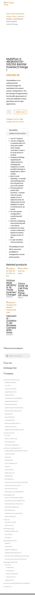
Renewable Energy (9, 562)
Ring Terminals (9, 510)
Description (13, 130)
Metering (7, 476)
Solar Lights (10, 577)
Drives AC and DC (10, 438)
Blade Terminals (9, 516)
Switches (7, 534)
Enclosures (8, 479)
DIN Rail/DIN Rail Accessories (13, 492)
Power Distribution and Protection (15, 451)
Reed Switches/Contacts (12, 411)
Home (8, 14)
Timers (7, 543)
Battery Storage (11, 574)
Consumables (8, 495)
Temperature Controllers (12, 553)
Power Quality (9, 473)
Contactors (8, 454)
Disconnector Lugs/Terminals (14, 501)
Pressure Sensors (10, 550)
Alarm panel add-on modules (13, 408)
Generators (8, 580)
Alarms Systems (9, 382)
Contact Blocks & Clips (12, 485)
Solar (14, 16)
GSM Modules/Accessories (13, 398)
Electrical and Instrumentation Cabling (16, 583)
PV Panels (8, 567)
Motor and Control (10, 445)
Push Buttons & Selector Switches (15, 482)
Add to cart (20, 112)
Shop (13, 14)
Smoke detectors (10, 426)
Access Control (10, 389)
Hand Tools (8, 525)
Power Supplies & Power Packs (13, 430)
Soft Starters (9, 442)
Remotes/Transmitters (11, 423)
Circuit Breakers (10, 463)
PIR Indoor (8, 414)
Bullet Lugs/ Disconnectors (13, 497)
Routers (7, 537)
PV (19, 122)
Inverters (20, 16)
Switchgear (8, 470)
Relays (7, 457)
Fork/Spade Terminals (11, 507)
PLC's (6, 435)
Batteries (6, 586)
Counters (8, 546)
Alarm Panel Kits (9, 392)
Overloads (8, 460)
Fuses (6, 466)
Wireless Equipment (10, 531)
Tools (5, 520)
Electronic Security (10, 380)
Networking (7, 529)
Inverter (15, 122)
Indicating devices (10, 488)
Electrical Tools (10, 522)
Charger (9, 122)
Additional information (17, 133)
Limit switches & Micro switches (14, 559)
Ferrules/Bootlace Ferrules (13, 504)
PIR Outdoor (8, 417)
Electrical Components (11, 448)
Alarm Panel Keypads (10, 401)
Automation (7, 433)
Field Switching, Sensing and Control (16, 556)
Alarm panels (8, 395)
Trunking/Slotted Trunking (13, 513)
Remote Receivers (10, 404)
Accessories (8, 420)
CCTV (6, 385)
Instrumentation (9, 541)
